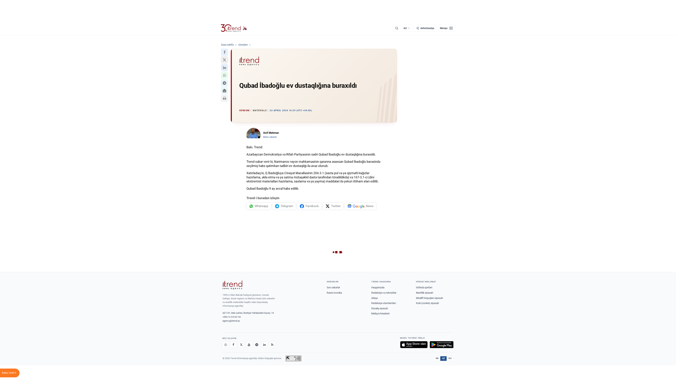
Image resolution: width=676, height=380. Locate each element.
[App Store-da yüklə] (414, 344)
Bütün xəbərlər (270, 137)
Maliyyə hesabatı (380, 313)
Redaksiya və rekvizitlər (383, 292)
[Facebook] (233, 344)
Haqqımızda (377, 287)
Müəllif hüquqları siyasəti (429, 298)
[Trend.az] (234, 28)
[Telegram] (257, 344)
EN (437, 358)
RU (450, 358)
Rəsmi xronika (334, 292)
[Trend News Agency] (232, 285)
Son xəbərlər (333, 287)
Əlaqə (374, 298)
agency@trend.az (231, 320)
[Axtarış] (396, 28)
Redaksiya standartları (383, 303)
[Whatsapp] (226, 344)
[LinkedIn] (264, 344)
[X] (241, 344)
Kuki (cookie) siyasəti (427, 303)
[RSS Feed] (272, 344)
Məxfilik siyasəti (424, 292)
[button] (224, 52)
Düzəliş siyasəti (379, 308)
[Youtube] (249, 344)
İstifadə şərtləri (424, 287)
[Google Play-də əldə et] (441, 344)
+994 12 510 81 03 (232, 317)
